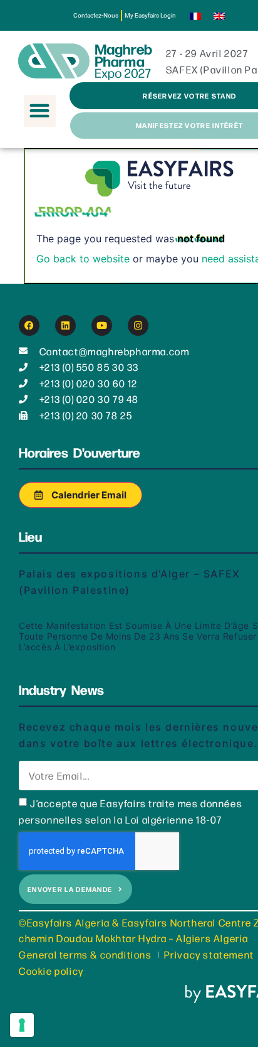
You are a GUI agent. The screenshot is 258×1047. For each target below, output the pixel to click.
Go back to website (83, 258)
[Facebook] (29, 325)
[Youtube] (101, 325)
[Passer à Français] (195, 15)
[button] (40, 111)
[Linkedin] (65, 325)
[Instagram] (138, 325)
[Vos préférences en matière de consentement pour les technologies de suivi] (22, 1025)
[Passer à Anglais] (219, 15)
